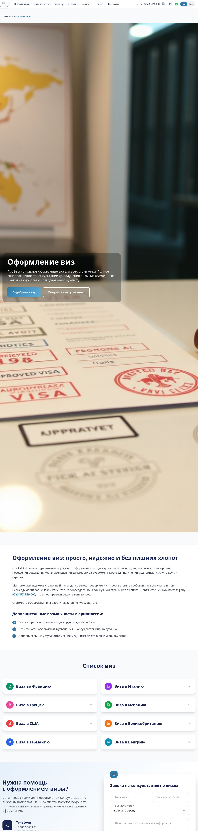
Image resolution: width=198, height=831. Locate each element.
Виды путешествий (65, 4)
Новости (100, 4)
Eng (191, 3)
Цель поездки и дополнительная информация (143, 823)
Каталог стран (42, 4)
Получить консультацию (66, 292)
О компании (21, 4)
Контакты (113, 4)
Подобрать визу (24, 292)
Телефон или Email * (169, 797)
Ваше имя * (122, 797)
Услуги (86, 4)
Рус (183, 3)
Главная (6, 16)
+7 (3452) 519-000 (23, 594)
